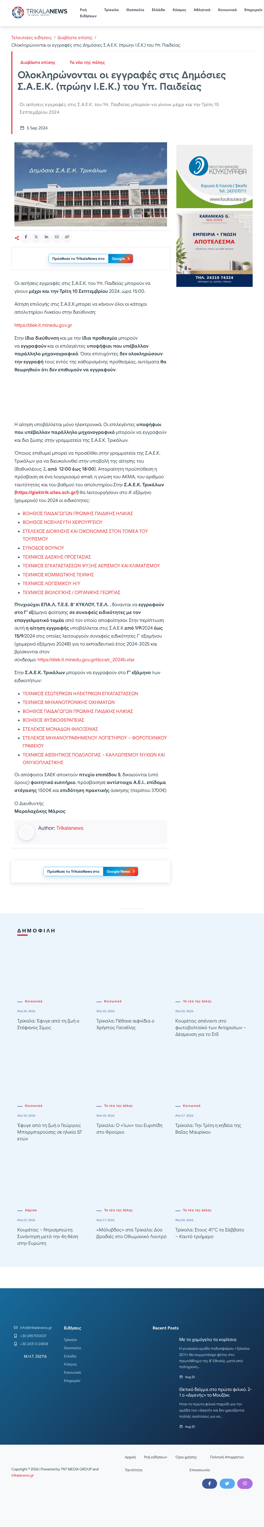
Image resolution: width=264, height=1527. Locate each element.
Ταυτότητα (133, 1470)
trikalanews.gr (22, 1475)
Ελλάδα (158, 9)
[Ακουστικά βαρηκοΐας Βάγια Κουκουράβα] (214, 176)
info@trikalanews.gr (36, 1327)
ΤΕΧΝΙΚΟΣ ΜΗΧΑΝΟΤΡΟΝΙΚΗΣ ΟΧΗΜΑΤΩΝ (69, 702)
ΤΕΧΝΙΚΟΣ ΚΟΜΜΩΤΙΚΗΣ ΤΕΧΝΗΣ (58, 575)
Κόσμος (179, 9)
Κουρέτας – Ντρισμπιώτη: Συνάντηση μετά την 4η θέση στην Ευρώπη (47, 1236)
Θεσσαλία (135, 9)
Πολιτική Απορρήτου (227, 1457)
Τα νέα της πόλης (87, 62)
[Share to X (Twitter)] (36, 237)
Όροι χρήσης (186, 1457)
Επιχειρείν (72, 1380)
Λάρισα (31, 1210)
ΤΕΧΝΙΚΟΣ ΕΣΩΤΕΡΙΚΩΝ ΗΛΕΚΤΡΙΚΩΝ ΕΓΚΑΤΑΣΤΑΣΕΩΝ (80, 693)
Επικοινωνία (199, 1470)
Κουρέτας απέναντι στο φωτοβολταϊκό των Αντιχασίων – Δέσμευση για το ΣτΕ (210, 1027)
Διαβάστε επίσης (75, 37)
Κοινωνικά (227, 9)
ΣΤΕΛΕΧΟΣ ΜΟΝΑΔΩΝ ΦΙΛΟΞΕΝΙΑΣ (60, 729)
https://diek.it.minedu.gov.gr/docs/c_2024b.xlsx (86, 660)
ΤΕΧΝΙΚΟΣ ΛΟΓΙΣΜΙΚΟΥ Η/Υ (51, 583)
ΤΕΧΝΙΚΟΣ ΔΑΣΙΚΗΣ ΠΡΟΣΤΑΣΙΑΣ (57, 557)
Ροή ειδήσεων (155, 1457)
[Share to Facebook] (26, 237)
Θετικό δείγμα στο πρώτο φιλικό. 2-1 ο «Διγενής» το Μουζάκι (215, 1392)
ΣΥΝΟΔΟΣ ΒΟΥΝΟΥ (43, 548)
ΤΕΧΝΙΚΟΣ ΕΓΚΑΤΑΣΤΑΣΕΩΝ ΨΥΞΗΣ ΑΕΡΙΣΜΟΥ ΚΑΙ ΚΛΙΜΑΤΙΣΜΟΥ (91, 566)
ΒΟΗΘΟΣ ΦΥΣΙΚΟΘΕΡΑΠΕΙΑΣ (53, 720)
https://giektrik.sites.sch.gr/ (46, 492)
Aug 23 (190, 1377)
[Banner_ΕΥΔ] (90, 398)
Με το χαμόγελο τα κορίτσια (207, 1339)
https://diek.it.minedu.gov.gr (43, 325)
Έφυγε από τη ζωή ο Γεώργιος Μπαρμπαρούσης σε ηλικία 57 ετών (49, 1132)
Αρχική (130, 1457)
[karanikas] (214, 248)
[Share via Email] (57, 237)
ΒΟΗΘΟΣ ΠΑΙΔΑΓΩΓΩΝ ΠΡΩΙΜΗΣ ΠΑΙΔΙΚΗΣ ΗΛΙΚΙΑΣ (78, 513)
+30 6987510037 (33, 1336)
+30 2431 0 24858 (34, 1343)
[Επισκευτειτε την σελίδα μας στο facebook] (209, 1483)
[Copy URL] (67, 237)
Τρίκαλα (111, 9)
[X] (227, 1483)
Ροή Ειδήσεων (88, 12)
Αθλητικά (202, 9)
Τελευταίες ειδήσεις (31, 37)
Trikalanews (69, 828)
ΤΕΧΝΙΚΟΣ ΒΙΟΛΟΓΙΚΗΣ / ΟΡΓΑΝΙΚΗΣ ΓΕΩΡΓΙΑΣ (71, 592)
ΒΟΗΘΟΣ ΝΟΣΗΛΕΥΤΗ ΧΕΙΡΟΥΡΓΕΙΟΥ (63, 522)
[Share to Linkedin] (46, 237)
